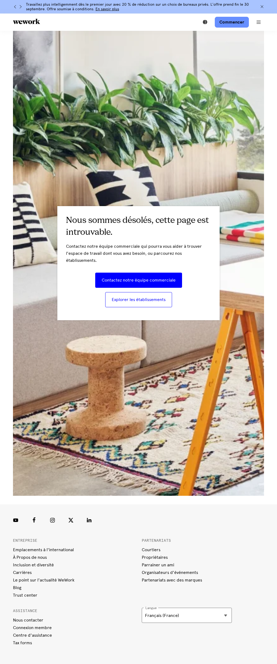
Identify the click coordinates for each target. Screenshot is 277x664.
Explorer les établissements (139, 299)
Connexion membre (32, 627)
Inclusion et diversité (33, 564)
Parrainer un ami (158, 564)
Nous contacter (28, 620)
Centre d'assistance (32, 635)
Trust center (25, 595)
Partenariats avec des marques (172, 580)
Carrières (22, 572)
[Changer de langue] (205, 22)
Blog (17, 587)
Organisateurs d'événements (170, 572)
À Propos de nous (30, 557)
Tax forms (22, 642)
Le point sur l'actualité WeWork (43, 580)
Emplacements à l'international (43, 549)
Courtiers (151, 549)
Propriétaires (155, 557)
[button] (258, 22)
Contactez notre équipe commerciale (139, 280)
